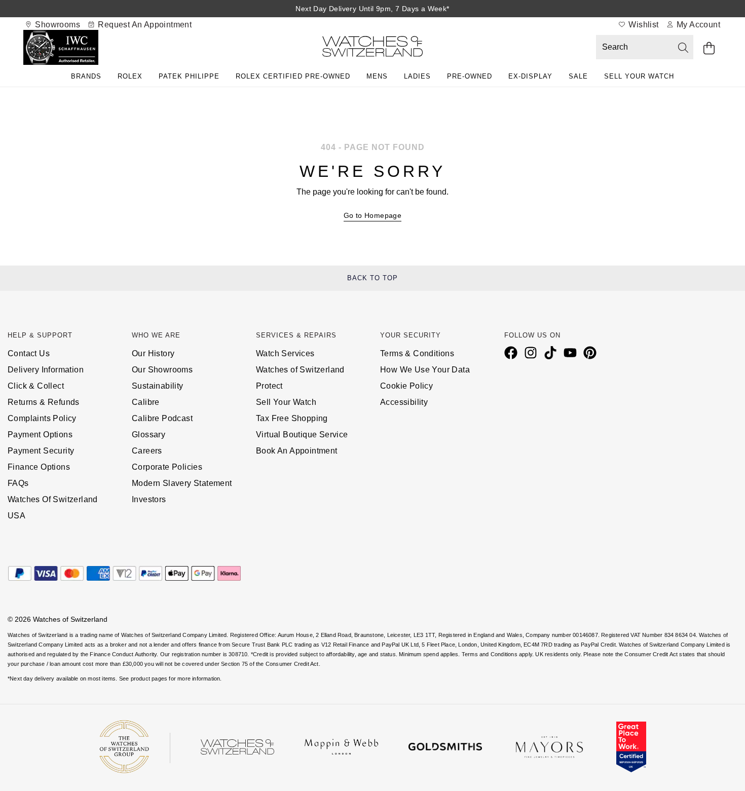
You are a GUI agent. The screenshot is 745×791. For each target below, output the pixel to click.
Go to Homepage (373, 215)
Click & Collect (36, 386)
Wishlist (642, 24)
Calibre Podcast (162, 418)
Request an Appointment (144, 24)
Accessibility (404, 402)
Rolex (130, 76)
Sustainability (157, 386)
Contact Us (29, 353)
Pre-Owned (469, 76)
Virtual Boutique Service (302, 434)
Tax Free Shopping (292, 418)
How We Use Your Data (425, 369)
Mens (377, 76)
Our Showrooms (162, 369)
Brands (86, 76)
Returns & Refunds (44, 402)
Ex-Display (530, 76)
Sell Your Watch (639, 76)
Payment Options (40, 434)
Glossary (148, 434)
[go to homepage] (372, 48)
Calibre (146, 402)
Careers (147, 450)
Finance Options (39, 467)
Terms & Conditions (417, 353)
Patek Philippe (189, 76)
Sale (578, 76)
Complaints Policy (42, 418)
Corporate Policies (167, 467)
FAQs (18, 483)
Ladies (417, 76)
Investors (149, 499)
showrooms (56, 24)
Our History (153, 353)
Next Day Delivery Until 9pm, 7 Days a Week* (372, 9)
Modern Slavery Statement (182, 483)
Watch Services (285, 353)
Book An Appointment (297, 450)
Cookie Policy (406, 386)
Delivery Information (46, 369)
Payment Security (41, 450)
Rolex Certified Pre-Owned (293, 76)
